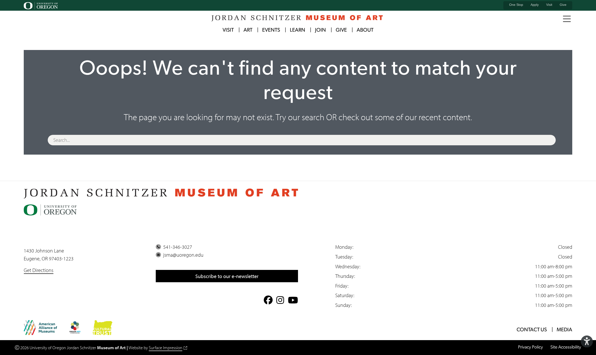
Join (320, 30)
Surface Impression (165, 347)
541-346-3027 (176, 246)
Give (563, 5)
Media (564, 330)
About (365, 30)
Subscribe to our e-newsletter (226, 276)
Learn (297, 30)
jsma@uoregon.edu (182, 254)
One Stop (516, 5)
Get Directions (38, 270)
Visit (549, 5)
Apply (535, 5)
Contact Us (532, 330)
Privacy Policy (530, 347)
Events (271, 30)
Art (248, 30)
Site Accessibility (565, 347)
